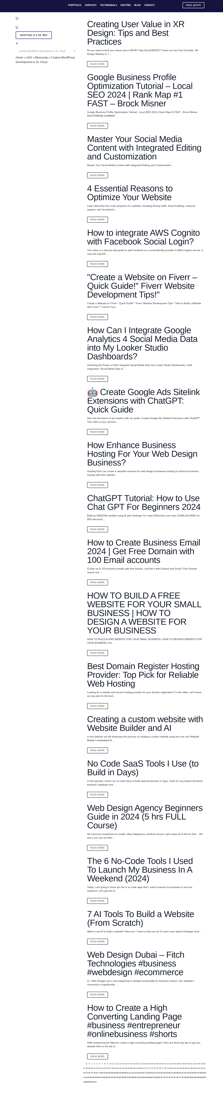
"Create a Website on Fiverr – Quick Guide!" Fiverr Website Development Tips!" (142, 285)
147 (100, 1077)
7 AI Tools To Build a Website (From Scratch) (140, 918)
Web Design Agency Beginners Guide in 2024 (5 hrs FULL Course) (145, 816)
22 (141, 1064)
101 (102, 1073)
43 (196, 1064)
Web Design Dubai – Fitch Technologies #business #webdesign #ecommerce (135, 963)
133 (186, 1073)
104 (110, 1073)
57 (110, 1068)
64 (128, 1068)
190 (89, 1082)
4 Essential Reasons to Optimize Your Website (130, 192)
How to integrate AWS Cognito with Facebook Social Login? (143, 237)
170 (160, 1077)
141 (84, 1077)
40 (188, 1064)
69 (141, 1068)
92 (201, 1068)
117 (144, 1073)
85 (183, 1068)
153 (115, 1077)
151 (110, 1077)
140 (204, 1073)
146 (97, 1077)
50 (92, 1068)
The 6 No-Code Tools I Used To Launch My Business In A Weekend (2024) (140, 869)
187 (204, 1077)
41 (191, 1064)
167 (152, 1077)
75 (157, 1068)
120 (152, 1073)
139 (201, 1073)
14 (120, 1064)
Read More (97, 64)
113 (133, 1073)
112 (131, 1073)
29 (160, 1064)
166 (149, 1077)
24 (147, 1064)
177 (178, 1077)
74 (154, 1068)
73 (152, 1068)
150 (107, 1077)
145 (94, 1077)
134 (188, 1073)
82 (175, 1068)
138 (199, 1073)
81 (173, 1068)
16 (126, 1064)
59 (115, 1068)
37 (181, 1064)
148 (102, 1077)
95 (86, 1073)
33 (170, 1064)
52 (97, 1068)
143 (89, 1077)
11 (113, 1064)
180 (186, 1077)
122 (157, 1073)
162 (139, 1077)
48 (86, 1068)
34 (173, 1064)
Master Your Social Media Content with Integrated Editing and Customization (144, 147)
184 (196, 1077)
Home (19, 57)
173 (167, 1077)
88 (191, 1068)
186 (201, 1077)
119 (149, 1073)
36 (178, 1064)
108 (120, 1073)
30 (162, 1064)
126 (167, 1073)
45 (201, 1064)
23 (144, 1064)
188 (84, 1082)
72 (149, 1068)
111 (128, 1073)
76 (160, 1068)
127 (170, 1073)
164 (144, 1077)
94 (84, 1073)
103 (107, 1073)
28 (157, 1064)
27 (154, 1064)
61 (120, 1068)
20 (136, 1064)
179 (183, 1077)
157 (126, 1077)
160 (133, 1077)
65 (131, 1068)
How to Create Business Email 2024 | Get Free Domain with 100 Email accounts (143, 551)
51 (94, 1068)
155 (120, 1077)
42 (194, 1064)
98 (94, 1073)
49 (89, 1068)
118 (147, 1073)
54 (102, 1068)
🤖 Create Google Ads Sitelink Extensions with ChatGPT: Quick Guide (143, 400)
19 (133, 1064)
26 (152, 1064)
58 (113, 1068)
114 (136, 1073)
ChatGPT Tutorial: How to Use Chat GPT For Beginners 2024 (144, 502)
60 (118, 1068)
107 (118, 1073)
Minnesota (41, 57)
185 (199, 1077)
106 (115, 1073)
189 (86, 1082)
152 (113, 1077)
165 (147, 1077)
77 (162, 1068)
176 (175, 1077)
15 (123, 1064)
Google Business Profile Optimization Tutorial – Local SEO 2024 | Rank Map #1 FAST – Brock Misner (140, 90)
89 (194, 1068)
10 (110, 1064)
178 (181, 1077)
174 (170, 1077)
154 (118, 1077)
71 (147, 1068)
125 (165, 1073)
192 (94, 1082)
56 (107, 1068)
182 (191, 1077)
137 (196, 1073)
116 (141, 1073)
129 (175, 1073)
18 (131, 1064)
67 (136, 1068)
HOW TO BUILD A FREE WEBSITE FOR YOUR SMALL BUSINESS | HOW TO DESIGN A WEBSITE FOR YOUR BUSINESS (144, 613)
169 (157, 1077)
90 (196, 1068)
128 (173, 1073)
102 (105, 1073)
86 (186, 1068)
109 (123, 1073)
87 (188, 1068)
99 (97, 1073)
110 (126, 1073)
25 (149, 1064)
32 (167, 1064)
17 (128, 1064)
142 (86, 1077)
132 (183, 1073)
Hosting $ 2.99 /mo (33, 35)
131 (181, 1073)
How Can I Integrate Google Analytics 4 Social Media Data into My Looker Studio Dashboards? (142, 343)
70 (144, 1068)
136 (194, 1073)
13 (118, 1064)
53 (100, 1068)
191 (92, 1082)
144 (92, 1077)
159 (131, 1077)
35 (175, 1064)
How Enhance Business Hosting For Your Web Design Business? (142, 453)
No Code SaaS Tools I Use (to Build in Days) (143, 768)
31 (165, 1064)
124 (162, 1073)
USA (29, 57)
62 (123, 1068)
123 (160, 1073)
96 (89, 1073)
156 (123, 1077)
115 (139, 1073)
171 (162, 1077)
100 (100, 1073)
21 (139, 1064)
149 (105, 1077)
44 (199, 1064)
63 (126, 1068)
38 (183, 1064)
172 (165, 1077)
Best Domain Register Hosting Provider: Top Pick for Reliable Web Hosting (143, 674)
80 (170, 1068)
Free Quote (193, 5)
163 (141, 1077)
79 (167, 1068)
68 (139, 1068)
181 (188, 1077)
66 (133, 1068)
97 (92, 1073)
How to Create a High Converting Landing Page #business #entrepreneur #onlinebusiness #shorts (134, 1021)
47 (84, 1068)
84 (181, 1068)
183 (194, 1077)
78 (165, 1068)
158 (128, 1077)
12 (115, 1064)
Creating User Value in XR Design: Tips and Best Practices (135, 32)
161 (136, 1077)
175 (173, 1077)
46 (204, 1064)
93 (204, 1068)
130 (178, 1073)
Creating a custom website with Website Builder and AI (145, 723)
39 (186, 1064)
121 (154, 1073)
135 (191, 1073)
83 (178, 1068)
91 (199, 1068)
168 (154, 1077)
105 (113, 1073)
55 (105, 1068)
